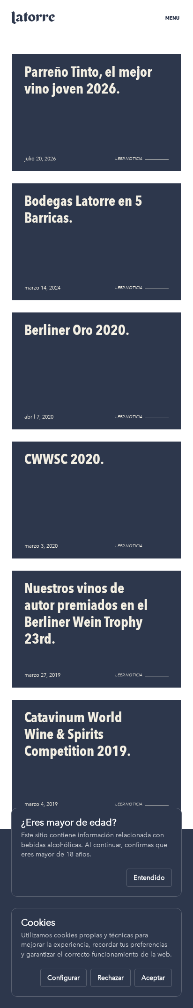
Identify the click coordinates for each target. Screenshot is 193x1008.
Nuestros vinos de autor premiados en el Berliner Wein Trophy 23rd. (86, 613)
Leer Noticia (128, 159)
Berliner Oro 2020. (76, 330)
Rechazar (110, 978)
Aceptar (153, 978)
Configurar (63, 978)
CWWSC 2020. (64, 459)
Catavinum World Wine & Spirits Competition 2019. (77, 734)
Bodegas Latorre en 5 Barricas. (83, 209)
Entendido (149, 878)
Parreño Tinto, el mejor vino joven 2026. (88, 80)
